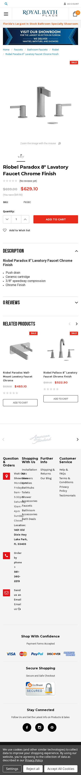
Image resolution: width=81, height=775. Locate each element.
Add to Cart (20, 402)
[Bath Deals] (40, 36)
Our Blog (46, 478)
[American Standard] (40, 439)
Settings (12, 769)
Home (6, 49)
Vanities (27, 483)
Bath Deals (29, 519)
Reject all (33, 769)
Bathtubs (28, 487)
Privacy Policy (33, 760)
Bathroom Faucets (37, 49)
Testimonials (67, 495)
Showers (27, 478)
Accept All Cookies (60, 769)
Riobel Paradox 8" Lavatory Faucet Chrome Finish (32, 54)
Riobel (55, 49)
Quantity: (9, 211)
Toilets (26, 492)
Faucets (18, 49)
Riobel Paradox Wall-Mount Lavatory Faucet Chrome (17, 376)
